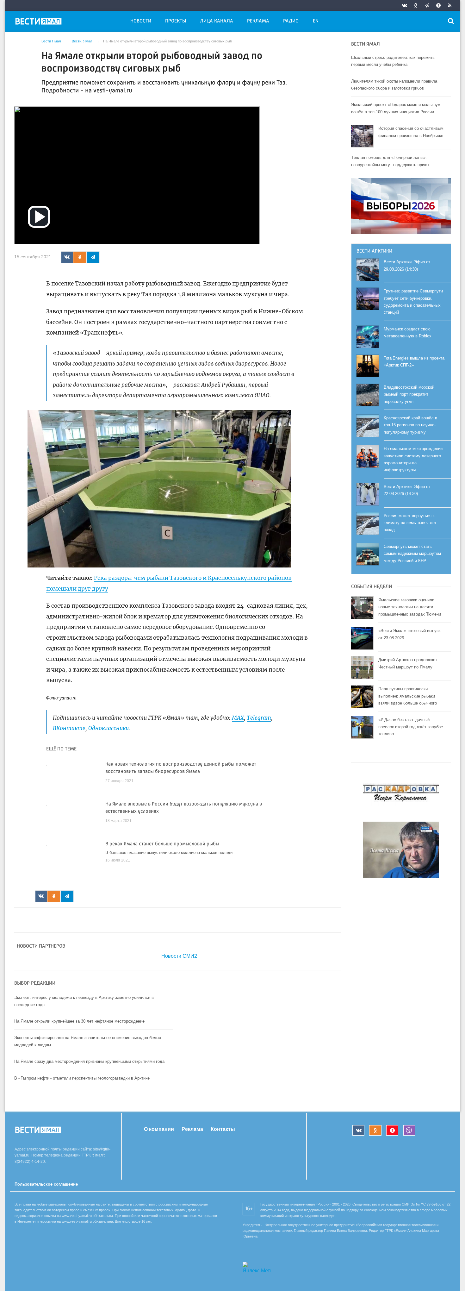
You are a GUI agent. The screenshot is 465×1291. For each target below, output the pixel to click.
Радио (291, 21)
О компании (159, 1129)
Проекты (175, 21)
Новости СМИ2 (179, 956)
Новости (140, 21)
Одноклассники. (109, 728)
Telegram (259, 717)
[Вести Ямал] (39, 22)
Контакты (223, 1129)
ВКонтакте (69, 728)
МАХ (238, 717)
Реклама (258, 21)
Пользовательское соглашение (46, 1184)
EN (316, 21)
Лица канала (216, 21)
